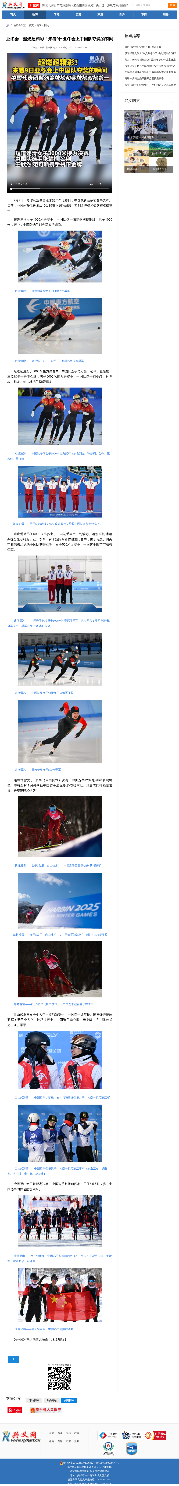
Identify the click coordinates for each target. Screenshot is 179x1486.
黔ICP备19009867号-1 (107, 1463)
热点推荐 (132, 36)
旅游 (51, 1441)
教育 (76, 1433)
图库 (60, 1441)
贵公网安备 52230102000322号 (79, 1463)
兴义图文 (132, 100)
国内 (36, 5)
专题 (68, 1433)
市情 (68, 1441)
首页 (31, 25)
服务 (76, 1441)
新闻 (39, 25)
